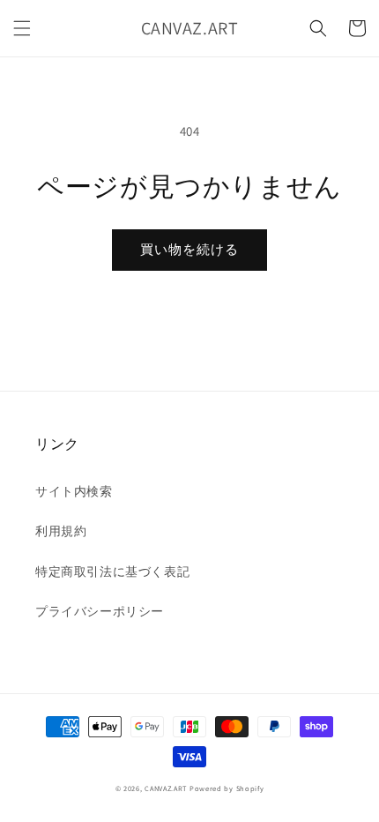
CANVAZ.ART (166, 788)
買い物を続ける (189, 249)
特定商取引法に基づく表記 (112, 571)
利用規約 (60, 531)
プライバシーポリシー (99, 611)
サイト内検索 (74, 491)
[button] (22, 28)
